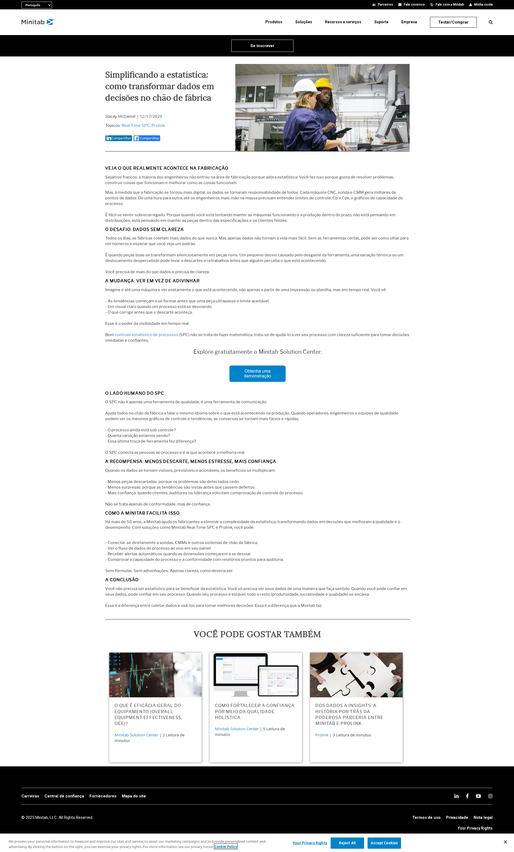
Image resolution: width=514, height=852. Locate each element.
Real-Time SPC (136, 125)
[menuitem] (273, 22)
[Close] (505, 842)
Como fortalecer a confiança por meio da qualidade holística (255, 711)
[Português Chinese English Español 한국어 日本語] (24, 4)
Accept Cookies (384, 842)
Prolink (158, 125)
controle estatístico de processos (146, 334)
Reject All (347, 842)
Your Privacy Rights (475, 828)
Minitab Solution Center (136, 734)
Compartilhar (121, 138)
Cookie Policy (225, 846)
